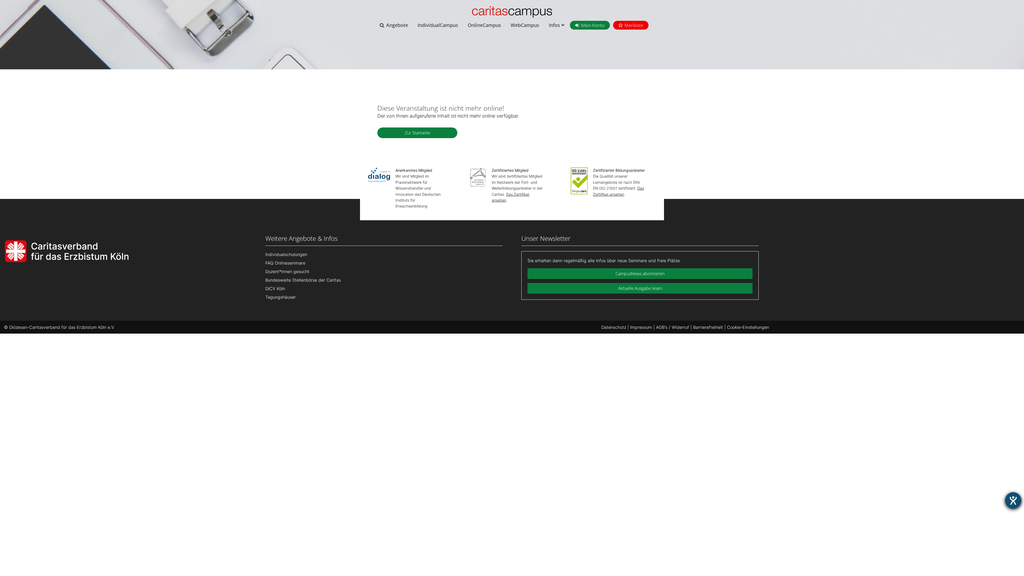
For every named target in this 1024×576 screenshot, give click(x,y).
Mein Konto (593, 25)
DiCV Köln (275, 288)
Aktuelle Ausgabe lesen (640, 288)
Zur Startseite (417, 133)
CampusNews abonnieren (640, 274)
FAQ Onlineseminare (285, 263)
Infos (555, 25)
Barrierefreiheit (708, 327)
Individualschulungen (286, 254)
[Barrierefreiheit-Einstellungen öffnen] (1013, 500)
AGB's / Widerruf (672, 327)
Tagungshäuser (280, 297)
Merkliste (634, 25)
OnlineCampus (484, 25)
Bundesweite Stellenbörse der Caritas (303, 280)
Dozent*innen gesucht (287, 271)
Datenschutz (613, 327)
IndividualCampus (438, 25)
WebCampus (525, 25)
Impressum (641, 327)
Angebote (397, 25)
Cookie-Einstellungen (748, 327)
